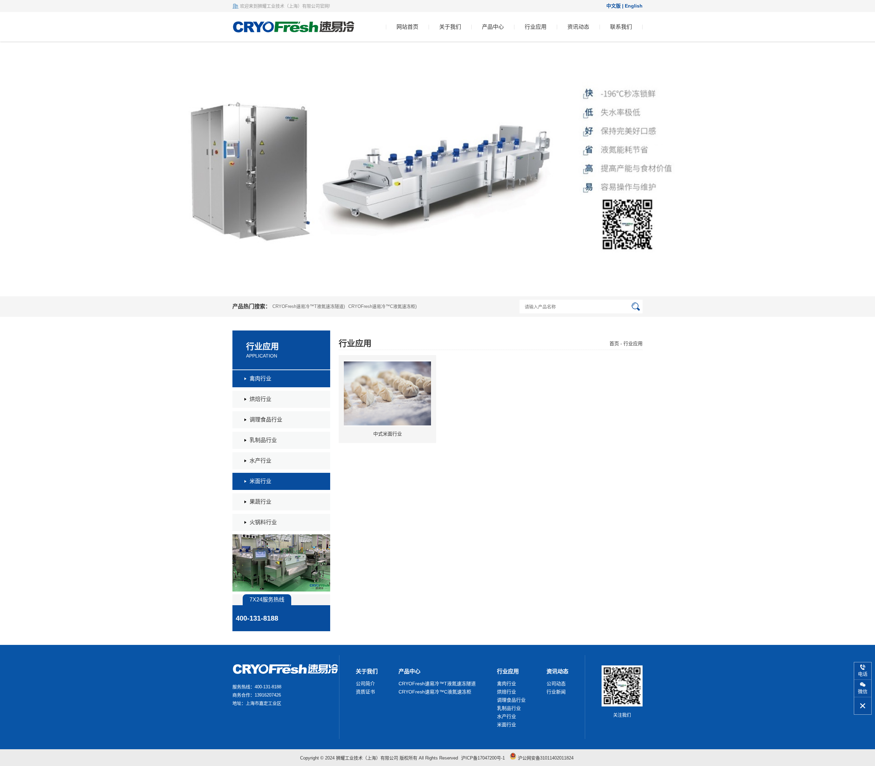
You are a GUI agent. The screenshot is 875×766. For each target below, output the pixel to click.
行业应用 (536, 27)
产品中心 (493, 27)
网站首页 (407, 27)
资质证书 (365, 691)
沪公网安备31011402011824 (545, 758)
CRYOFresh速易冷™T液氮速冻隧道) (308, 306)
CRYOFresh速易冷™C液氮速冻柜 (435, 691)
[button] (852, 169)
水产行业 (506, 716)
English (634, 6)
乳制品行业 (509, 708)
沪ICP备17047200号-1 (483, 758)
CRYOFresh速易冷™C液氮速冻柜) (382, 306)
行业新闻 (556, 691)
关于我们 (450, 27)
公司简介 (365, 683)
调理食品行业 (511, 700)
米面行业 (506, 724)
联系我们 (621, 27)
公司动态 (556, 683)
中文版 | (615, 6)
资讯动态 (578, 27)
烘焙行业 (506, 691)
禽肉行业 (506, 683)
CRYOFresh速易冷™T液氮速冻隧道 (437, 683)
